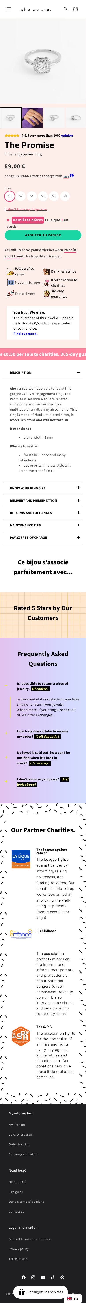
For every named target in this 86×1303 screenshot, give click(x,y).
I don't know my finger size (26, 209)
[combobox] (73, 1298)
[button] (9, 9)
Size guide (16, 1192)
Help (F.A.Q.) (17, 1182)
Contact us (16, 1211)
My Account (17, 1125)
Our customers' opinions (26, 1202)
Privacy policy (19, 1249)
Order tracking (19, 1144)
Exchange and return (23, 1154)
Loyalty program (21, 1135)
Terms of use (18, 1259)
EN (76, 1298)
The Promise (29, 145)
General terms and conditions (30, 1239)
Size (8, 188)
